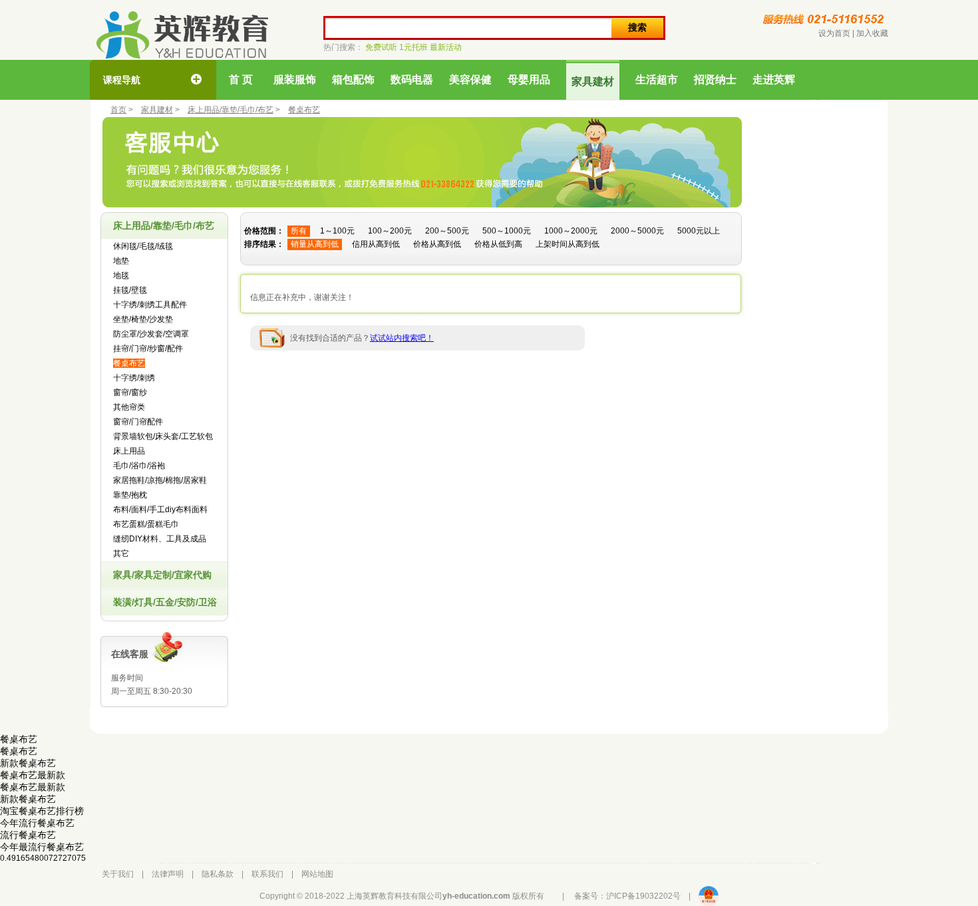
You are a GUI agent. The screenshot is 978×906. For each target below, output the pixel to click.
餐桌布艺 (304, 109)
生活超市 (656, 79)
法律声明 (168, 874)
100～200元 (390, 230)
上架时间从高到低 (567, 244)
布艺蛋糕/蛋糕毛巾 (146, 524)
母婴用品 (529, 79)
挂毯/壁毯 (130, 290)
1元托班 (413, 47)
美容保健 (470, 79)
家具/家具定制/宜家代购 (162, 574)
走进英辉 (773, 79)
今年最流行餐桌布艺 (42, 846)
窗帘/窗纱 (130, 392)
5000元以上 (698, 230)
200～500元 (447, 230)
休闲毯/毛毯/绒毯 (143, 246)
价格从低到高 (498, 244)
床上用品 (129, 451)
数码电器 (412, 79)
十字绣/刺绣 (134, 377)
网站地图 (317, 874)
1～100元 (337, 230)
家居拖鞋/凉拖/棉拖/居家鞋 (160, 480)
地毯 (121, 275)
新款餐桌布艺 (28, 763)
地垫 (121, 260)
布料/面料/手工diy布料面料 (160, 509)
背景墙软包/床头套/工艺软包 (163, 436)
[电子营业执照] (709, 896)
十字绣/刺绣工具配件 (150, 304)
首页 (118, 109)
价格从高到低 (437, 244)
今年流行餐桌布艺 (37, 823)
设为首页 (834, 33)
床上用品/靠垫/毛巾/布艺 (230, 109)
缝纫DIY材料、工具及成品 (159, 538)
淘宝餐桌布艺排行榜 (42, 811)
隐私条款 (218, 874)
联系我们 (267, 874)
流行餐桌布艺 (28, 835)
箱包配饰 (353, 79)
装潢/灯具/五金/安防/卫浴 (165, 602)
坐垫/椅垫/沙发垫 (143, 319)
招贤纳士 (715, 79)
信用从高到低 (376, 244)
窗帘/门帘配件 (138, 421)
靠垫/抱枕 (130, 495)
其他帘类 (129, 407)
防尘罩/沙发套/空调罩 (151, 334)
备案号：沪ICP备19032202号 (627, 896)
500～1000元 (506, 230)
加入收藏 (872, 33)
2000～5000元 (637, 230)
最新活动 (446, 47)
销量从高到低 (315, 244)
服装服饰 (294, 79)
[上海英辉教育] (182, 35)
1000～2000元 (570, 230)
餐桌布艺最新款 (32, 775)
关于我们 (118, 874)
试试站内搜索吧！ (402, 338)
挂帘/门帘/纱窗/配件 (148, 348)
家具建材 (592, 81)
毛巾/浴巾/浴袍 (139, 465)
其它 (121, 553)
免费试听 (381, 47)
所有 (299, 230)
